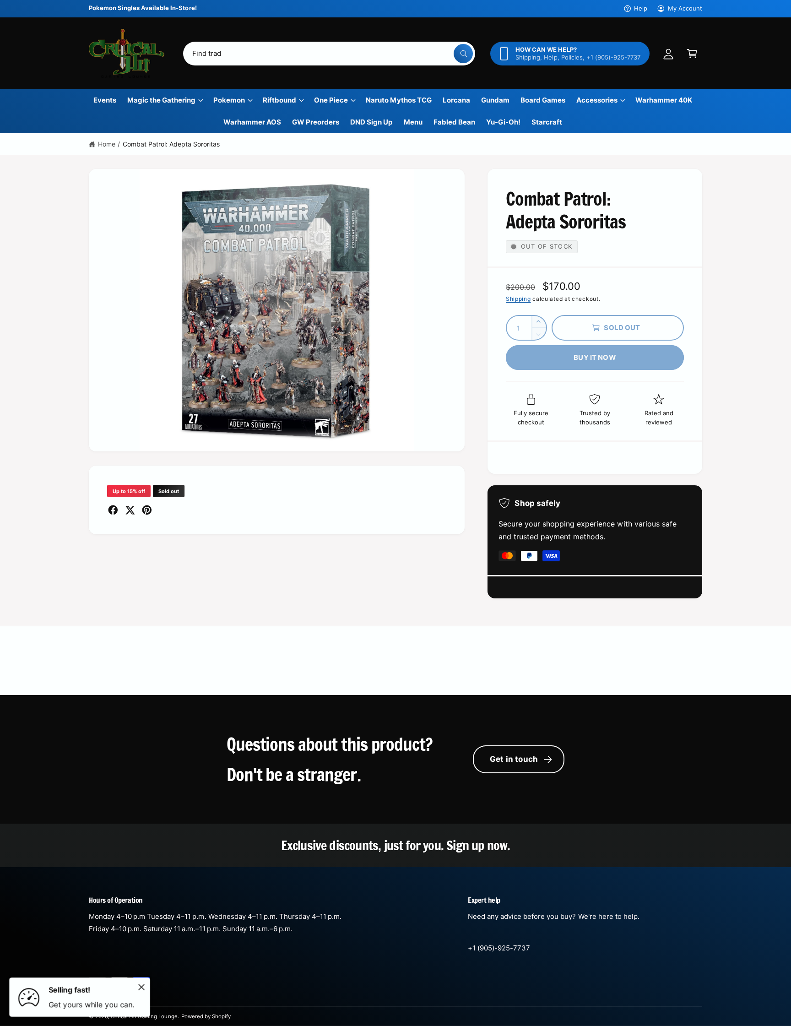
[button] (692, 53)
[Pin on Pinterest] (147, 510)
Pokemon (229, 100)
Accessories (597, 100)
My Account (685, 8)
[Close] (141, 987)
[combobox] (329, 53)
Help (640, 8)
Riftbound (279, 100)
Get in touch (514, 759)
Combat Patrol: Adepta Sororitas (171, 144)
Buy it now (595, 357)
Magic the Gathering (161, 100)
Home (106, 144)
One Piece (331, 100)
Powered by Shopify (206, 1016)
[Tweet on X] (130, 510)
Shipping (518, 298)
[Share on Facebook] (113, 510)
